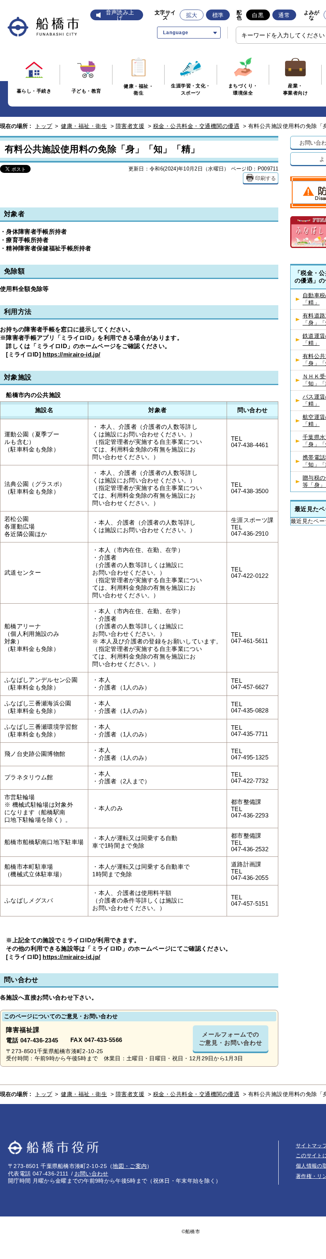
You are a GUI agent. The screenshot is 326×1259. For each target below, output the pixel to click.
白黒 (258, 15)
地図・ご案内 (130, 1166)
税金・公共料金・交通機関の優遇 (196, 126)
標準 (218, 15)
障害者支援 (130, 126)
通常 (284, 15)
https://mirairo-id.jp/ (71, 354)
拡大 (192, 15)
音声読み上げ (120, 15)
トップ (43, 126)
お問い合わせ (91, 1173)
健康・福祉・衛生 (84, 126)
